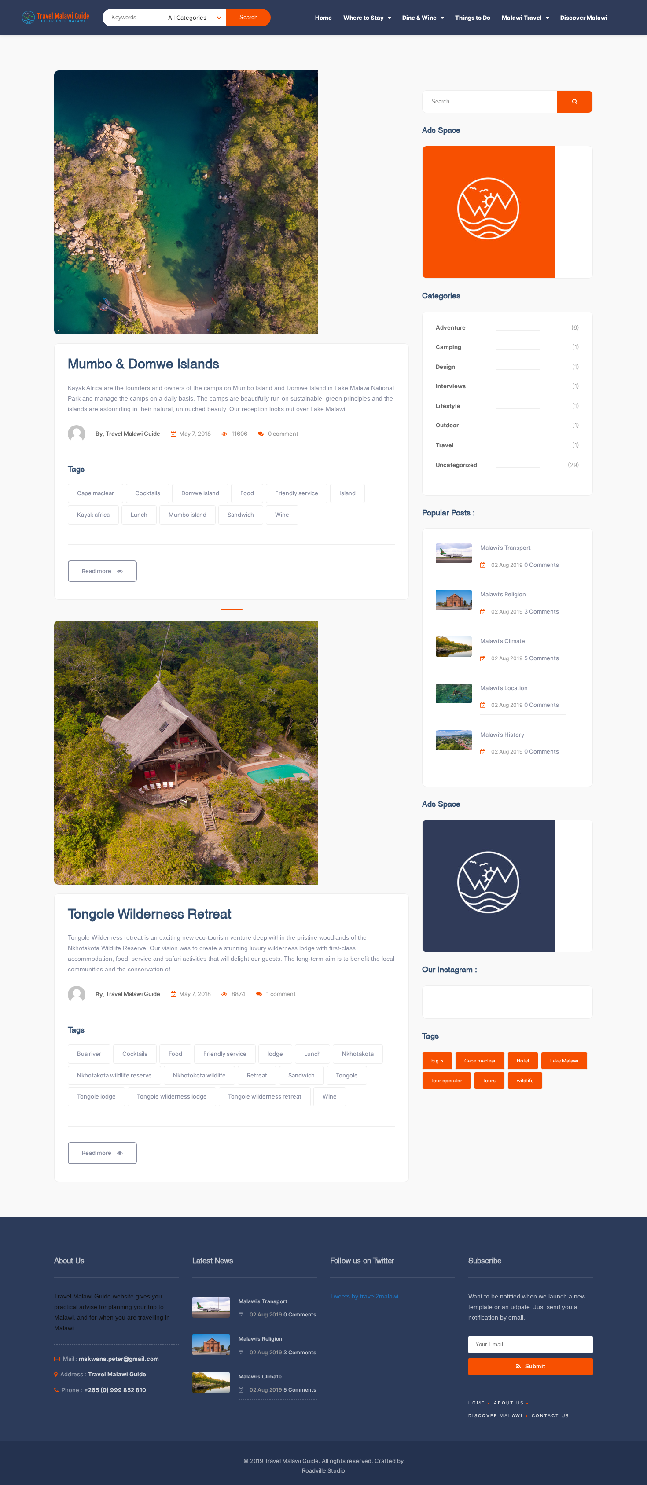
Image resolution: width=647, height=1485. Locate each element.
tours (489, 1080)
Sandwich (241, 514)
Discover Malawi (583, 17)
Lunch (139, 514)
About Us (509, 1402)
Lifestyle (448, 405)
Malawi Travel (522, 17)
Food (247, 492)
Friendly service (296, 492)
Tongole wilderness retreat (264, 1096)
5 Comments (541, 658)
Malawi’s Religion (503, 594)
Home (323, 17)
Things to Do (472, 17)
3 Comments (541, 611)
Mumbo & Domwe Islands (143, 365)
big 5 (437, 1061)
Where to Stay (363, 17)
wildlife (525, 1080)
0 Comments (541, 564)
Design (445, 366)
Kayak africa (93, 514)
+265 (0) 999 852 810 (115, 1389)
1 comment (281, 993)
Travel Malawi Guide (133, 433)
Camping (448, 346)
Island (347, 492)
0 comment (283, 433)
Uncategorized (456, 464)
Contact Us (550, 1415)
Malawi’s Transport (505, 547)
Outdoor (447, 425)
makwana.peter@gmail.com (119, 1358)
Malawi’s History (502, 734)
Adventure (451, 327)
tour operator (446, 1080)
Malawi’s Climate (502, 640)
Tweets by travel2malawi (364, 1296)
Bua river (89, 1053)
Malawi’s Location (504, 687)
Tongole (347, 1075)
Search (248, 17)
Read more (97, 570)
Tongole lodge (96, 1096)
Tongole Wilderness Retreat (149, 915)
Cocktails (147, 492)
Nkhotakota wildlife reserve (114, 1075)
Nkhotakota (358, 1053)
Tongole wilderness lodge (172, 1096)
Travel (445, 444)
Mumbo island (187, 514)
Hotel (523, 1061)
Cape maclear (95, 492)
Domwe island (200, 492)
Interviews (451, 386)
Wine (282, 514)
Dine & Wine (419, 17)
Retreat (257, 1075)
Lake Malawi (564, 1061)
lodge (275, 1053)
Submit (534, 1366)
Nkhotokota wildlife (199, 1075)
